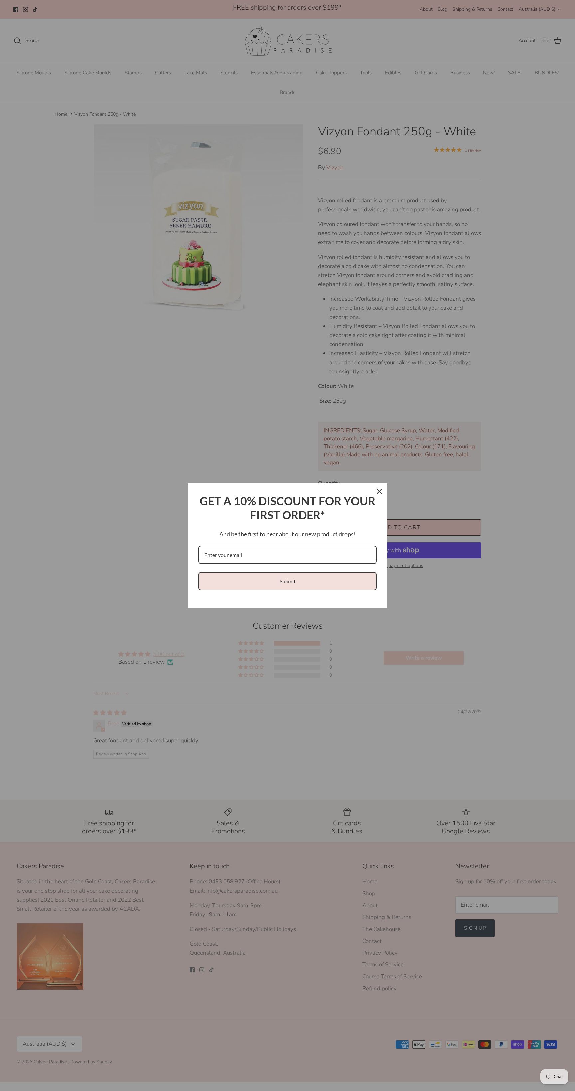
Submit (288, 581)
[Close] (379, 491)
